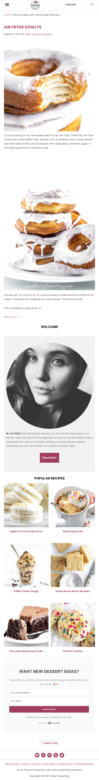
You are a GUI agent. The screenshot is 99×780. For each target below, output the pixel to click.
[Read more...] (12, 317)
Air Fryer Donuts (22, 27)
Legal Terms (49, 763)
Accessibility (65, 763)
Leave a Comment (42, 34)
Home (7, 14)
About (25, 763)
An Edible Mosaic (84, 763)
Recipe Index (12, 763)
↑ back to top (50, 743)
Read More (49, 457)
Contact (35, 763)
